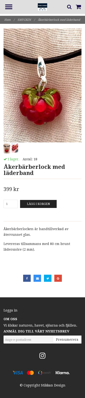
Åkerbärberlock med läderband (59, 19)
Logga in (10, 310)
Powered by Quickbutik (43, 389)
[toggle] (11, 7)
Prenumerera (67, 339)
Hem (9, 19)
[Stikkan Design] (42, 7)
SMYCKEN (26, 19)
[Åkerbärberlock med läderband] (42, 85)
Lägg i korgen (38, 204)
